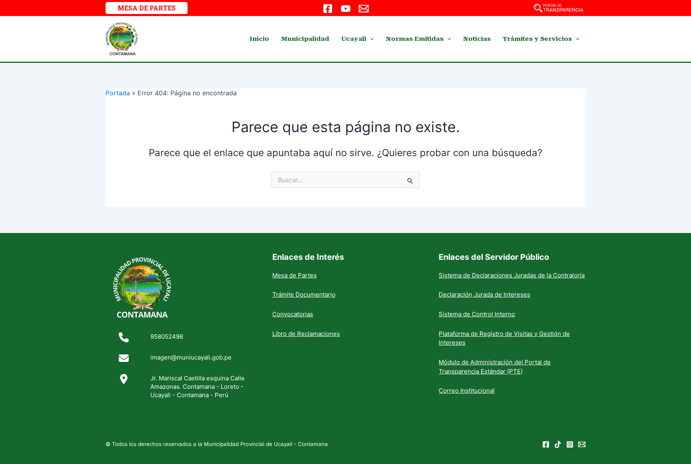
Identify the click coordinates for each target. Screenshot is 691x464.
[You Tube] (346, 9)
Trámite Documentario (304, 294)
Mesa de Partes (294, 275)
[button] (147, 8)
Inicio (259, 38)
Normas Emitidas (414, 38)
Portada (118, 93)
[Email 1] (364, 9)
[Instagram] (569, 444)
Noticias (477, 38)
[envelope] (124, 358)
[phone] (124, 337)
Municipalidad (305, 38)
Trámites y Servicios (537, 38)
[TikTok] (557, 444)
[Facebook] (328, 9)
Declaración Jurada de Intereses (484, 294)
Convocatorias (292, 314)
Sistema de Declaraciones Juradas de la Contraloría (512, 275)
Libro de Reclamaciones (306, 333)
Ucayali (353, 38)
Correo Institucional (467, 390)
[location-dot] (124, 379)
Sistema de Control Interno (477, 314)
